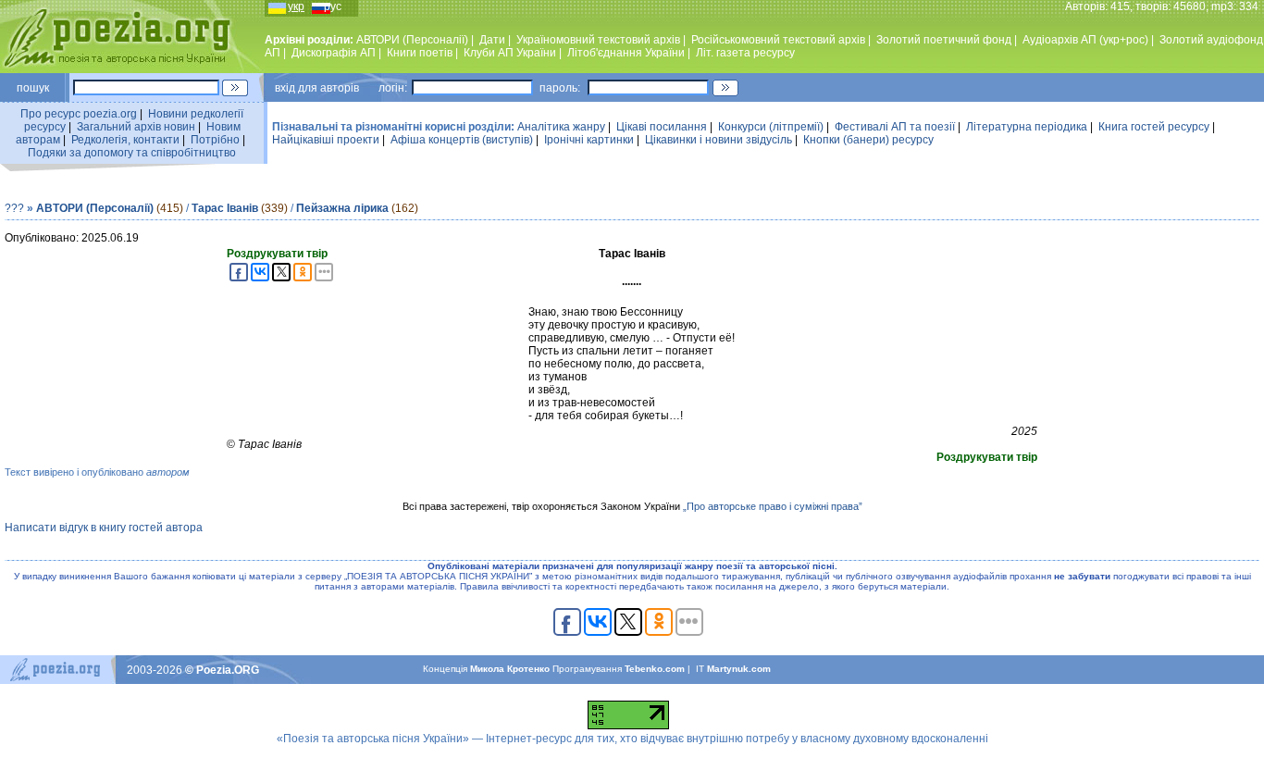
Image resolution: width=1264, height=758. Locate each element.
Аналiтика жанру (561, 126)
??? (14, 208)
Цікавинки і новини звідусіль (718, 139)
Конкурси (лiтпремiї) (771, 126)
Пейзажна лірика (342, 208)
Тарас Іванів (225, 208)
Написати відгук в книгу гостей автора (104, 527)
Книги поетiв (419, 52)
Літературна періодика (1026, 126)
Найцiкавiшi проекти (325, 139)
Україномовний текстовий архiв (598, 39)
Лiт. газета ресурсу (745, 52)
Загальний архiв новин (136, 126)
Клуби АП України (510, 52)
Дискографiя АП (333, 52)
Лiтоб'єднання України (626, 52)
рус (332, 6)
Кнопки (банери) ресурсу (868, 139)
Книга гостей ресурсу (1153, 126)
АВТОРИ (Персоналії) (412, 39)
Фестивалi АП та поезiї (895, 126)
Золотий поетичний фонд (943, 39)
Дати (492, 39)
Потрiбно (215, 139)
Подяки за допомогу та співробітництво (132, 152)
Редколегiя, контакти (125, 139)
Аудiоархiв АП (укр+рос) (1085, 39)
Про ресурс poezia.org (78, 113)
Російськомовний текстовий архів (778, 39)
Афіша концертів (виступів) (461, 139)
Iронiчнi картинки (589, 139)
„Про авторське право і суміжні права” (772, 506)
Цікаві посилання (661, 126)
